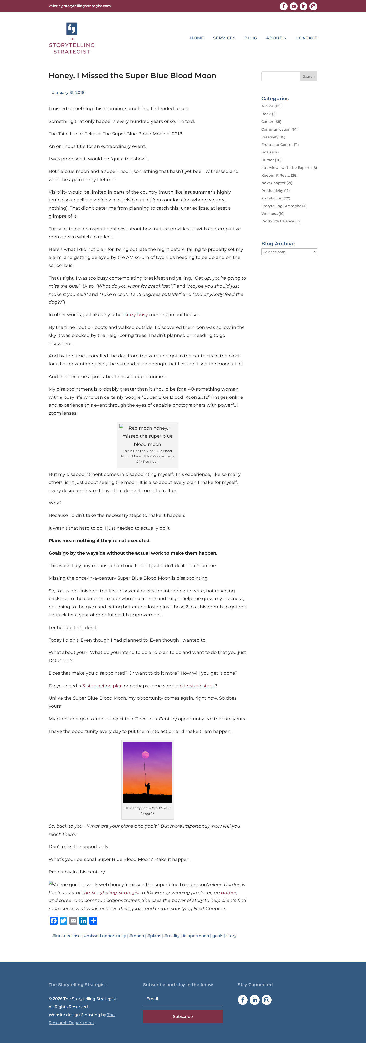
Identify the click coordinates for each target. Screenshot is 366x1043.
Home (197, 38)
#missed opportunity (105, 935)
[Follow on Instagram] (313, 6)
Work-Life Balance (277, 221)
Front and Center (277, 144)
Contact (306, 38)
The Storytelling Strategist (111, 892)
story (231, 935)
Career (267, 121)
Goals (266, 152)
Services (224, 38)
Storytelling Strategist (281, 206)
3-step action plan (102, 686)
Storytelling (272, 198)
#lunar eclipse (66, 935)
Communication (276, 129)
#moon (136, 935)
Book (266, 114)
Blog (250, 38)
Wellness (269, 213)
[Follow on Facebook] (284, 6)
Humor (267, 160)
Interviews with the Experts (286, 167)
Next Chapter (273, 183)
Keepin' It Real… (275, 175)
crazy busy (136, 314)
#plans (154, 935)
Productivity (272, 190)
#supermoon (196, 935)
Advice (267, 106)
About (274, 38)
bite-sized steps (197, 686)
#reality (172, 935)
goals (217, 935)
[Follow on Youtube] (294, 6)
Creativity (269, 137)
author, (229, 892)
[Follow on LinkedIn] (303, 6)
